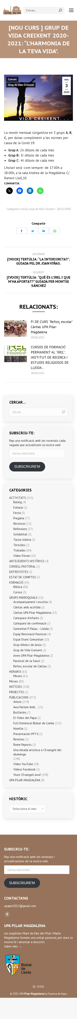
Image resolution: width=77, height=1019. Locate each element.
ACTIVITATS (17, 498)
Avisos (17, 702)
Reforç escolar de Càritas (30, 666)
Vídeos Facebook (24, 769)
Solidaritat (20, 534)
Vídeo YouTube (23, 764)
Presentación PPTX (25, 734)
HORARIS (15, 672)
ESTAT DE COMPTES (22, 577)
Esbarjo (18, 507)
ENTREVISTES (18, 572)
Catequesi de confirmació (29, 623)
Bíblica (17, 587)
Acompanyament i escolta (30, 602)
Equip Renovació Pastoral (30, 634)
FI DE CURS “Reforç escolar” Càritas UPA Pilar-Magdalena (52, 326)
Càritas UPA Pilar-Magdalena (32, 613)
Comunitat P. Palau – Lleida (31, 629)
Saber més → (13, 946)
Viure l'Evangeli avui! (27, 775)
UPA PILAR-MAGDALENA (24, 780)
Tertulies (19, 545)
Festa (17, 513)
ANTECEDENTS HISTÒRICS (26, 561)
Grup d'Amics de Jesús (27, 645)
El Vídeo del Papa (25, 718)
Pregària (18, 518)
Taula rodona (22, 540)
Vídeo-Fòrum (21, 556)
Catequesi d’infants (26, 618)
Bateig (17, 502)
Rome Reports (22, 745)
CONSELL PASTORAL (22, 566)
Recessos (19, 523)
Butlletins (19, 712)
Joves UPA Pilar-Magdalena (31, 655)
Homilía (18, 728)
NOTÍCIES (15, 687)
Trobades (19, 550)
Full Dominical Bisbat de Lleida (33, 723)
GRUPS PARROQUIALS (23, 598)
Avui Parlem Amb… (25, 707)
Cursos (12, 79)
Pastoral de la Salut (26, 661)
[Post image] (15, 328)
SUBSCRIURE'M (27, 467)
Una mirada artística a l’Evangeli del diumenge (37, 752)
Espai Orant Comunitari (28, 639)
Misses (17, 676)
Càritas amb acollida (26, 607)
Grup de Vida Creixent (21, 85)
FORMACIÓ (16, 582)
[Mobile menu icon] (71, 10)
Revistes (18, 739)
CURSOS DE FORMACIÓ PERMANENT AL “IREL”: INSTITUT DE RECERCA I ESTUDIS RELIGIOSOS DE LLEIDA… (50, 357)
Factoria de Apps (57, 993)
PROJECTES (16, 692)
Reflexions (20, 529)
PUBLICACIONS (19, 697)
